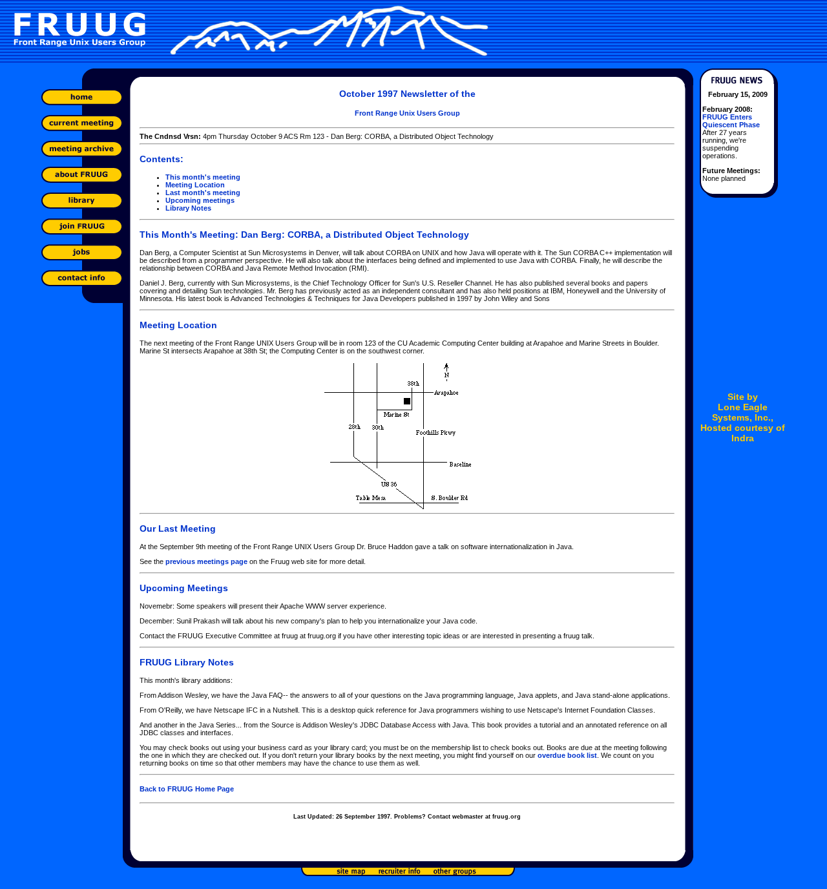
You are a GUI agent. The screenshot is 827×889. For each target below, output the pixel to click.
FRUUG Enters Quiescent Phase (731, 121)
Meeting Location (195, 185)
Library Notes (188, 208)
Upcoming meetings (200, 200)
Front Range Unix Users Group (407, 113)
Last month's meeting (202, 192)
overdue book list (567, 755)
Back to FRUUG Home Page (187, 789)
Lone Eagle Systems (740, 412)
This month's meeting (202, 177)
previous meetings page (206, 561)
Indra (742, 438)
